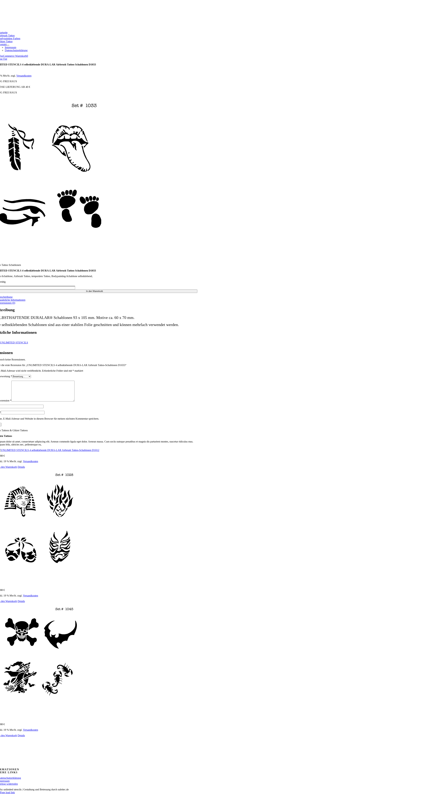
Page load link (7, 792)
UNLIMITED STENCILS (14, 342)
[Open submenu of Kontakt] (8, 45)
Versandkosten (23, 75)
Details (21, 467)
